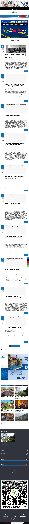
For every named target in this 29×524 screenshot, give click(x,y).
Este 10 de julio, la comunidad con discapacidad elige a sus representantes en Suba (14, 298)
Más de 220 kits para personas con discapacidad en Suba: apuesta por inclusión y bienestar (13, 205)
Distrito (12, 241)
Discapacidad (10, 89)
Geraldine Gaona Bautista (3, 265)
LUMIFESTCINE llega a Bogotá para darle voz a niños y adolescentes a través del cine (7, 410)
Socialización (12, 331)
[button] (1, 3)
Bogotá (10, 88)
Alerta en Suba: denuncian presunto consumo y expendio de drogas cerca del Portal (21, 397)
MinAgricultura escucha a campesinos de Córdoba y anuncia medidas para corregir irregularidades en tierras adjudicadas (7, 397)
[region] (14, 3)
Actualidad (7, 88)
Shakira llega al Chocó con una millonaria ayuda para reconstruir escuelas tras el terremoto (6, 423)
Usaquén (20, 89)
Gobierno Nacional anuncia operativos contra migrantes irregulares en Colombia (21, 410)
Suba (15, 330)
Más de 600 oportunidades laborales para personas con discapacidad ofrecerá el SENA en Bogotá (14, 56)
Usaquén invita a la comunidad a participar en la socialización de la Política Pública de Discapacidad (14, 85)
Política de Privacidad (14, 472)
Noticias (15, 88)
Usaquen (18, 88)
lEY (9, 331)
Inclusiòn (13, 89)
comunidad (7, 89)
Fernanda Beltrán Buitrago (3, 52)
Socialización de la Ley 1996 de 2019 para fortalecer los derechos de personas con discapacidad (14, 327)
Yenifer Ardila (3, 293)
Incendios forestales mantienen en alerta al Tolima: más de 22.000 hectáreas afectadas (21, 422)
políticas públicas (17, 89)
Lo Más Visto (12, 88)
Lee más (26, 71)
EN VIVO (23, 16)
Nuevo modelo (15, 241)
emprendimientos (11, 179)
